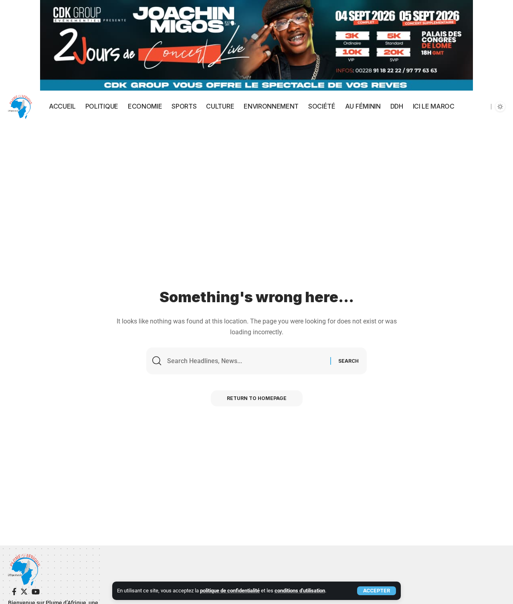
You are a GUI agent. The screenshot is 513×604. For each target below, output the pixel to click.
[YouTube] (36, 592)
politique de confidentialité (230, 591)
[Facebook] (14, 592)
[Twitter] (24, 592)
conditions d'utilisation (300, 591)
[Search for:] (245, 360)
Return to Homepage (257, 398)
